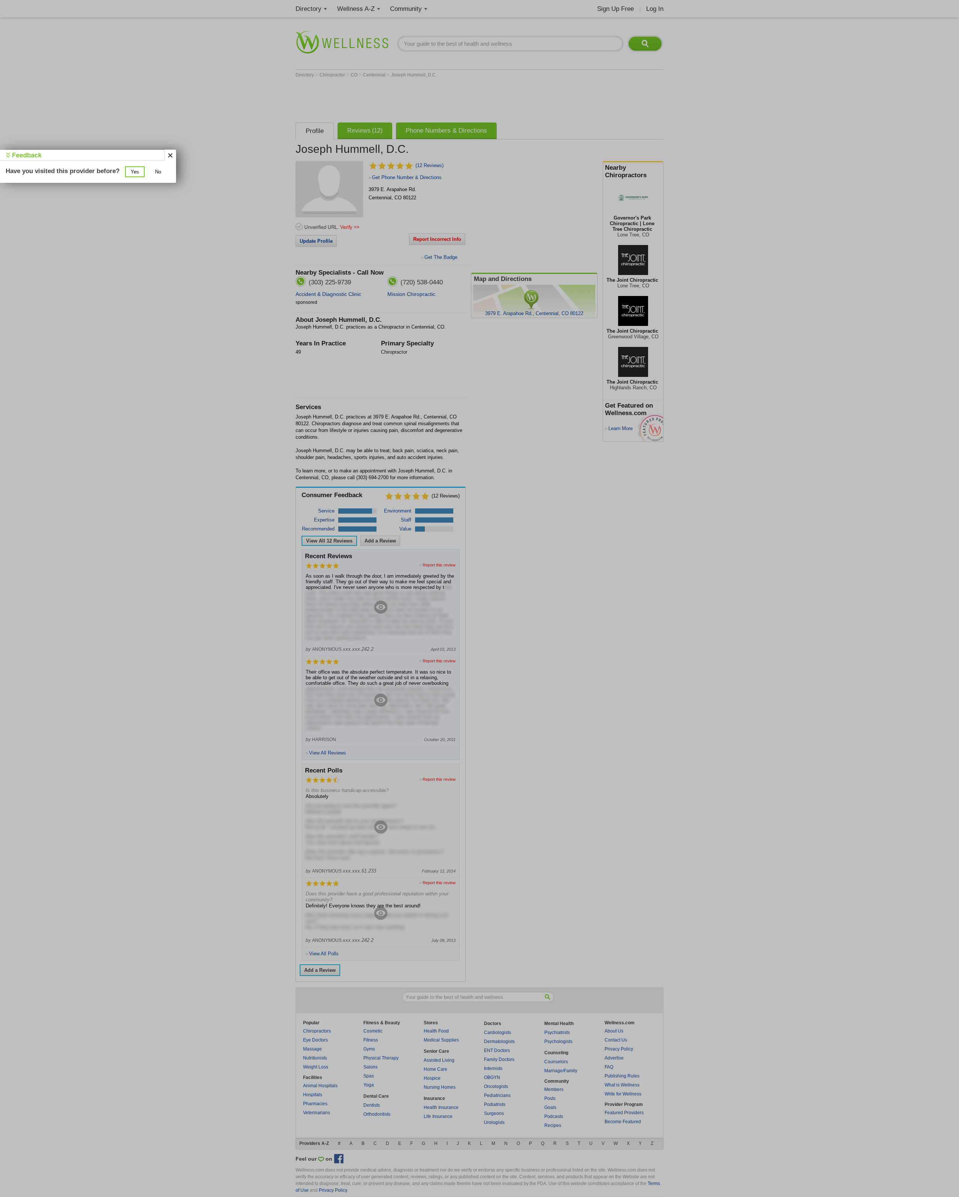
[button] (135, 171)
